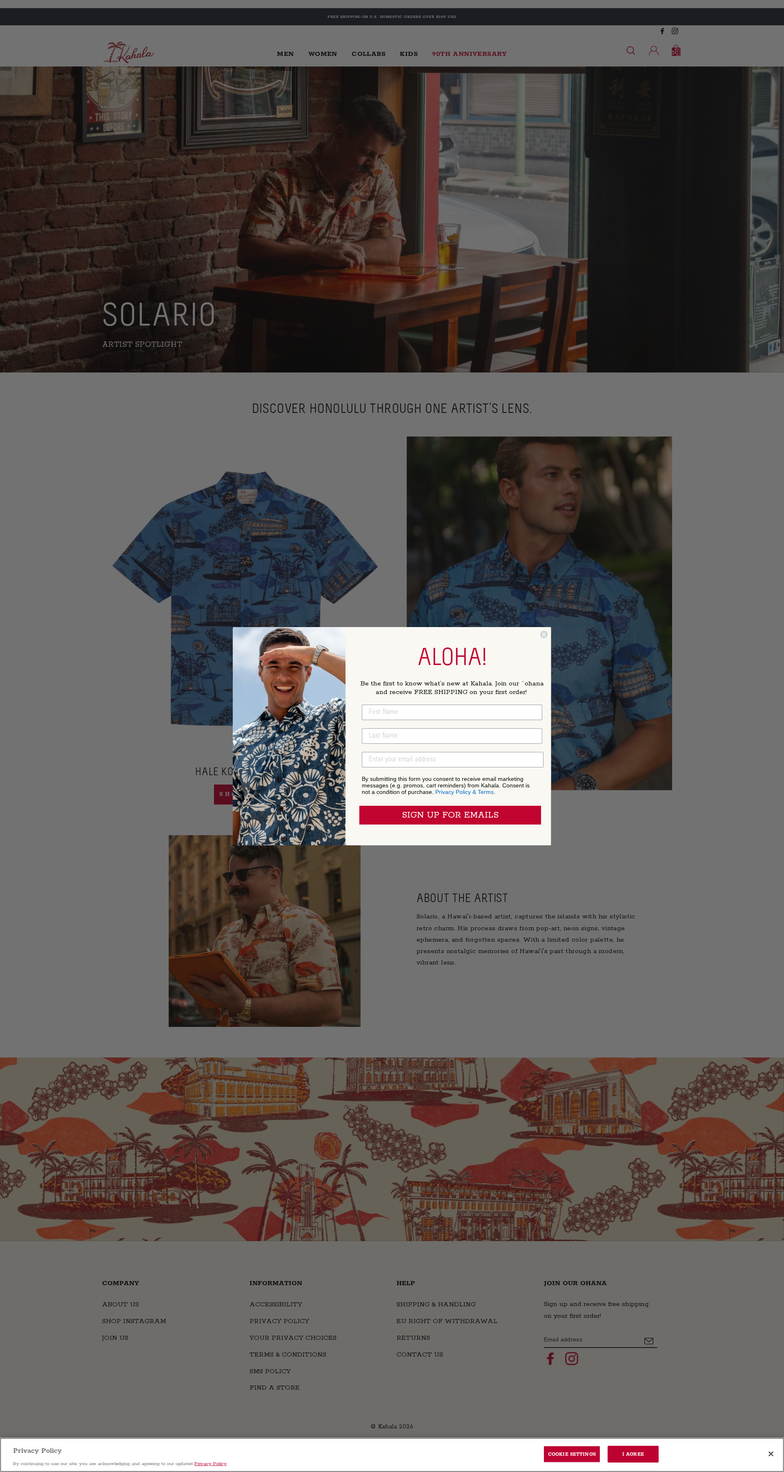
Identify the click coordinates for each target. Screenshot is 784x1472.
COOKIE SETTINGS (572, 1454)
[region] (392, 1455)
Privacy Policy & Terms (464, 792)
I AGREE (633, 1454)
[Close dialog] (544, 634)
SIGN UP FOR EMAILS (450, 815)
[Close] (771, 1454)
